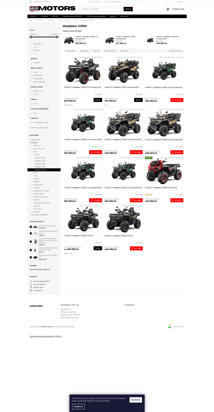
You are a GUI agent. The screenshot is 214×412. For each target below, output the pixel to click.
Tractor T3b (39, 91)
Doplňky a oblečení (41, 197)
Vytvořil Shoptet (178, 326)
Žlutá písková (40, 79)
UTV (36, 173)
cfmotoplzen (37, 290)
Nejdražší (96, 51)
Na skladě (39, 44)
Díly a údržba (38, 194)
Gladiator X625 (40, 164)
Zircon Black (40, 75)
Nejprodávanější (110, 51)
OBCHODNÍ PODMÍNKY (39, 215)
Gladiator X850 (40, 167)
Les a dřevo (38, 209)
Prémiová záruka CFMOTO (40, 269)
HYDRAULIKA (36, 140)
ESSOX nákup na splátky (70, 318)
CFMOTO (38, 63)
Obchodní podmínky (113, 2)
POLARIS (36, 188)
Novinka (38, 50)
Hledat (128, 9)
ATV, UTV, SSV (39, 149)
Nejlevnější (84, 51)
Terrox (37, 155)
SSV (35, 176)
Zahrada (37, 206)
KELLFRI (36, 200)
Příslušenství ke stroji (41, 191)
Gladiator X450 (40, 158)
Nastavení (78, 406)
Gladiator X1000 (41, 170)
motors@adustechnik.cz (41, 281)
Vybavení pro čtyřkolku (42, 203)
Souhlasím (135, 400)
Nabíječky (36, 212)
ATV (35, 152)
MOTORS (34, 143)
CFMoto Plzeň (38, 287)
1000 (37, 104)
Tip (36, 53)
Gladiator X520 (40, 161)
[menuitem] (33, 16)
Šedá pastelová (41, 82)
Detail (97, 100)
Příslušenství (38, 185)
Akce (37, 47)
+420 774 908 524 (39, 284)
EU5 (37, 94)
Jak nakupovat (94, 2)
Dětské (36, 179)
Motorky (37, 182)
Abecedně (124, 51)
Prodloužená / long (42, 122)
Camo (37, 72)
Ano (36, 113)
